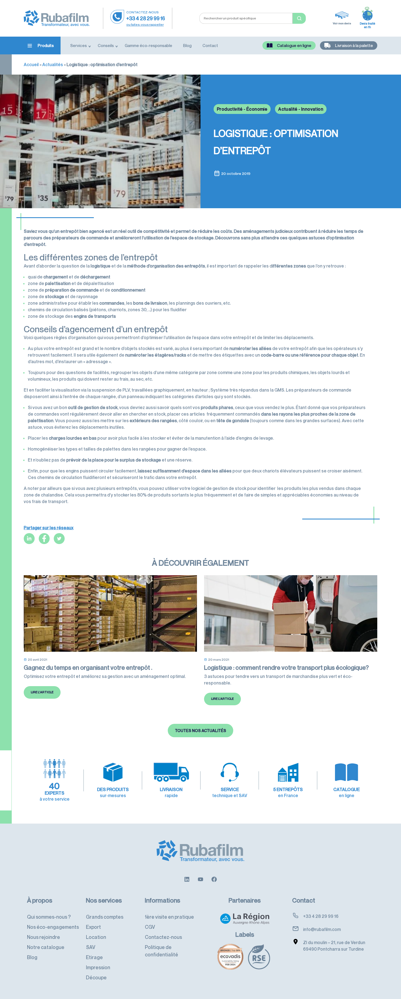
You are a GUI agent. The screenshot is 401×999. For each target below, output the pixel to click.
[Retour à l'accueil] (56, 17)
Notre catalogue (45, 947)
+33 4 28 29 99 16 (145, 18)
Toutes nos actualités (200, 730)
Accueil (31, 64)
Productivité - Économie (242, 109)
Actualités (52, 64)
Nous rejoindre (43, 937)
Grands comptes (104, 917)
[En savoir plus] (187, 878)
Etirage (94, 957)
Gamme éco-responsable (148, 45)
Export (93, 927)
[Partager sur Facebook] (44, 538)
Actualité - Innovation (300, 109)
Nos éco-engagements (53, 927)
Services (78, 45)
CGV (150, 927)
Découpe (96, 977)
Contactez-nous (163, 937)
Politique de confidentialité (161, 950)
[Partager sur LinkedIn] (29, 538)
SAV (90, 947)
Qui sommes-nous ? (49, 917)
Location (96, 937)
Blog (187, 45)
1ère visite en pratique (169, 917)
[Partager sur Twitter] (59, 538)
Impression (98, 967)
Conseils (106, 45)
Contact (210, 45)
